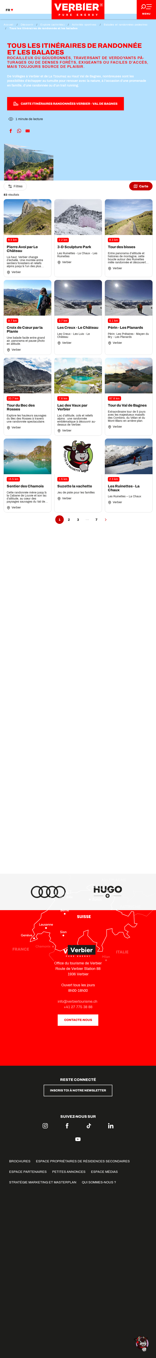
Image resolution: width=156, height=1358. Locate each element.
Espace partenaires (28, 1171)
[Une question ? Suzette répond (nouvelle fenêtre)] (142, 1343)
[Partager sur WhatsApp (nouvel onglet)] (19, 131)
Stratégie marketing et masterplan (42, 1182)
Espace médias (104, 1171)
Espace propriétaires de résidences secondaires (83, 1161)
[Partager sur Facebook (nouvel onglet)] (10, 131)
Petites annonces (69, 1171)
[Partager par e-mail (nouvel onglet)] (27, 131)
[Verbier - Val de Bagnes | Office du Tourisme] (78, 9)
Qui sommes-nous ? (99, 1182)
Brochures (19, 1161)
